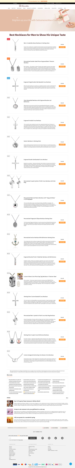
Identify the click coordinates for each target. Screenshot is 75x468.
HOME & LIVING (47, 8)
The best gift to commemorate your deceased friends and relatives (30, 383)
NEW (65, 8)
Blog (10, 458)
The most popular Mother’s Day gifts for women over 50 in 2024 (15, 392)
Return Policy (31, 451)
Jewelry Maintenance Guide (33, 449)
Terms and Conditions (12, 449)
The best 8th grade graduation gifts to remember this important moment (44, 383)
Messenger (49, 449)
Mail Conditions (11, 451)
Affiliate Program (11, 455)
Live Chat (49, 447)
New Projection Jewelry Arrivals (43, 391)
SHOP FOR (14, 8)
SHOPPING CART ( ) (58, 3)
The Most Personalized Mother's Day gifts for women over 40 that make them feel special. (44, 380)
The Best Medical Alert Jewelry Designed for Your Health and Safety (15, 383)
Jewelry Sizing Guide (32, 450)
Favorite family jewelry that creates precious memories (59, 380)
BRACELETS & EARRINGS (31, 8)
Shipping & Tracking (32, 446)
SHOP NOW (62, 47)
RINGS (24, 8)
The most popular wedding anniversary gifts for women (57, 389)
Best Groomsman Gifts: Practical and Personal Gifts (15, 386)
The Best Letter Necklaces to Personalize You (29, 389)
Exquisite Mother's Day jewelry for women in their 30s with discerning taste (30, 380)
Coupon (30, 455)
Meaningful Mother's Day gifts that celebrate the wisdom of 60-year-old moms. (15, 380)
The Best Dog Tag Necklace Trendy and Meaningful (15, 389)
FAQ (29, 447)
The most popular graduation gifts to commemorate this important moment (59, 386)
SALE (9, 8)
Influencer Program (12, 454)
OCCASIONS (60, 8)
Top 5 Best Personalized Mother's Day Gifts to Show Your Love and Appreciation (58, 392)
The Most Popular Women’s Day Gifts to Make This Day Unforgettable (44, 386)
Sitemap (10, 447)
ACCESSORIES (40, 8)
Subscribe (32, 438)
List (29, 454)
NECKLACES (19, 8)
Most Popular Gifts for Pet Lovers (58, 382)
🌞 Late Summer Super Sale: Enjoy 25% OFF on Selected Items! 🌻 (29, 392)
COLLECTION (54, 8)
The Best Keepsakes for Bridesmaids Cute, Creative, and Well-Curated (30, 386)
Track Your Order (50, 3)
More (67, 397)
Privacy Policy (21, 439)
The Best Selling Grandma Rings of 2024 (44, 389)
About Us (10, 446)
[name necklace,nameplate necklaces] (24, 5)
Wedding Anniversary (12, 459)
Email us (49, 446)
